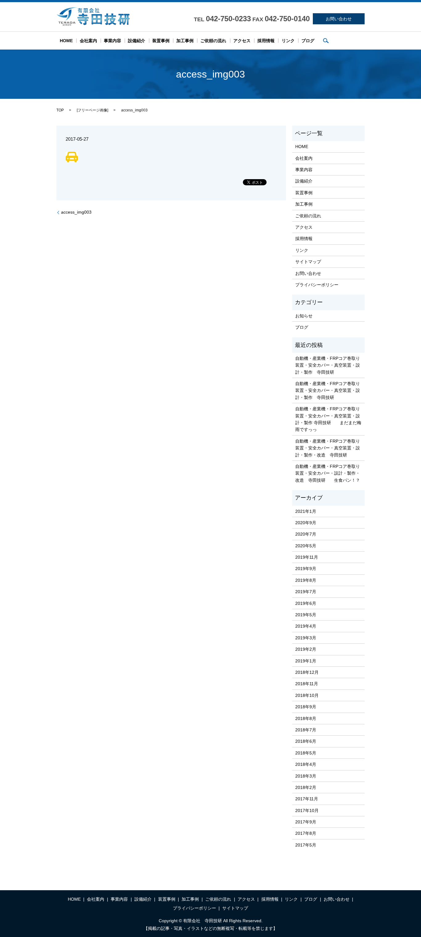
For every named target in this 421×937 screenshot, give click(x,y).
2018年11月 (306, 683)
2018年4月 (305, 764)
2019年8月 (305, 580)
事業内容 (112, 40)
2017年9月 (305, 821)
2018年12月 (307, 672)
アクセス (242, 40)
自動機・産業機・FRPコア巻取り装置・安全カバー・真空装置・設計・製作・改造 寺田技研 (327, 448)
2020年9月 (305, 522)
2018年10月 (307, 695)
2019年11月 (306, 557)
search (325, 40)
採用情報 (266, 40)
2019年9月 (305, 568)
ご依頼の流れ (213, 40)
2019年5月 (305, 614)
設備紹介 (136, 40)
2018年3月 (305, 776)
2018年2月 (305, 787)
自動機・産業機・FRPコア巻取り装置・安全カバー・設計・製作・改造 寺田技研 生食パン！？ (327, 473)
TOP (60, 110)
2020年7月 (305, 534)
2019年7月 (305, 591)
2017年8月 (305, 833)
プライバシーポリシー (316, 284)
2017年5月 (305, 844)
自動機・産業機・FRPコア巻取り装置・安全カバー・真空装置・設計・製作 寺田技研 (327, 365)
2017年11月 (306, 798)
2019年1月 (305, 660)
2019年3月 (305, 637)
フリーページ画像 (92, 110)
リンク (288, 40)
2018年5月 (305, 752)
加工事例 (185, 40)
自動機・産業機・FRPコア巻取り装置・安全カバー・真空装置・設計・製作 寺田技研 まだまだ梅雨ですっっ (328, 419)
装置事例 (161, 40)
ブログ (307, 40)
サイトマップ (308, 261)
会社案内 (88, 40)
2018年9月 (305, 706)
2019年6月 (305, 603)
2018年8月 (305, 718)
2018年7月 (305, 729)
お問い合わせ (339, 18)
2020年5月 (305, 545)
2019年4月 (305, 626)
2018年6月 (305, 741)
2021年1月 (305, 511)
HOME (66, 40)
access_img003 (76, 212)
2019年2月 (305, 649)
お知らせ (304, 315)
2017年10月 (307, 810)
